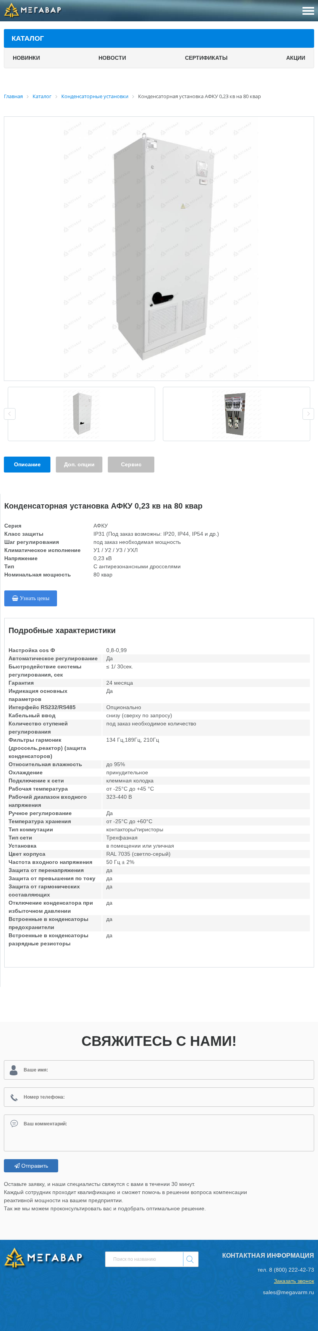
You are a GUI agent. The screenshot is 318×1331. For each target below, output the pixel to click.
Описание (27, 464)
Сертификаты (206, 58)
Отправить (34, 1166)
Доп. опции (79, 464)
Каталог (28, 38)
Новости (112, 58)
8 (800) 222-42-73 (291, 1270)
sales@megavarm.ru (288, 1292)
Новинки (26, 58)
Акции (295, 58)
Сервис (131, 464)
